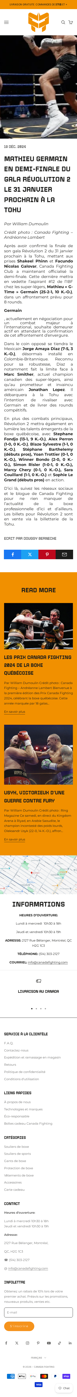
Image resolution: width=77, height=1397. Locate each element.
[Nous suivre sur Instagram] (27, 1343)
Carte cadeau (14, 1190)
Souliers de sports (17, 1154)
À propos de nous (17, 1102)
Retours (10, 1065)
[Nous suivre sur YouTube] (49, 1343)
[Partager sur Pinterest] (47, 554)
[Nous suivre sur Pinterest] (38, 1343)
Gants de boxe (15, 1161)
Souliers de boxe (16, 1147)
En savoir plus (14, 712)
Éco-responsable (16, 1116)
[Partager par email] (64, 554)
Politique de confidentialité (24, 1072)
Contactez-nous (16, 1050)
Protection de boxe (18, 1168)
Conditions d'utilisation (21, 1079)
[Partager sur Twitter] (29, 554)
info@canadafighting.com (48, 962)
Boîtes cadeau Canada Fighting (28, 1123)
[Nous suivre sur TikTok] (59, 1343)
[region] (38, 990)
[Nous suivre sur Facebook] (6, 1343)
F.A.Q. (8, 1043)
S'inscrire (19, 1326)
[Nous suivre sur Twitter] (17, 1343)
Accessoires (13, 1182)
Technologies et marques (23, 1109)
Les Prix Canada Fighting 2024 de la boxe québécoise (37, 665)
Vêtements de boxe (19, 1175)
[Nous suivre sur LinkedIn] (70, 1343)
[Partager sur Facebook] (12, 554)
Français (36, 1357)
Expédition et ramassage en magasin (32, 1057)
